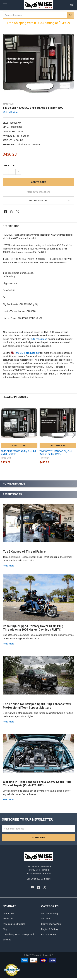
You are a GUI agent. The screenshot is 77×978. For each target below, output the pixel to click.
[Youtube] (32, 887)
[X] (17, 211)
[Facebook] (5, 211)
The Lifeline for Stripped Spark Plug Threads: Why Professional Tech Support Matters (37, 705)
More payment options (38, 192)
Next (73, 435)
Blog (5, 929)
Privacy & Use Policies (14, 924)
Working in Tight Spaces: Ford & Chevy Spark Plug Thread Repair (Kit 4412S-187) (37, 783)
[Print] (11, 211)
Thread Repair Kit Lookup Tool (18, 934)
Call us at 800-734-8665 (38, 878)
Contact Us (8, 913)
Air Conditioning (49, 913)
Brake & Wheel (48, 934)
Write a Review (10, 112)
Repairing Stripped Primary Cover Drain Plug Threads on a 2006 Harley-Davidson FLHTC (33, 627)
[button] (38, 200)
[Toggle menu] (5, 5)
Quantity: (9, 165)
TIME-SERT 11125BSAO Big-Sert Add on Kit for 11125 (56, 452)
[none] (38, 63)
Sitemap (7, 939)
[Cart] (72, 4)
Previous (3, 435)
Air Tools (45, 918)
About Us (8, 918)
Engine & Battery (49, 929)
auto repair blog (39, 339)
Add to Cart (19, 445)
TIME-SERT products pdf (27, 353)
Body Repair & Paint (51, 924)
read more (8, 565)
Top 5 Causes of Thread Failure (24, 551)
